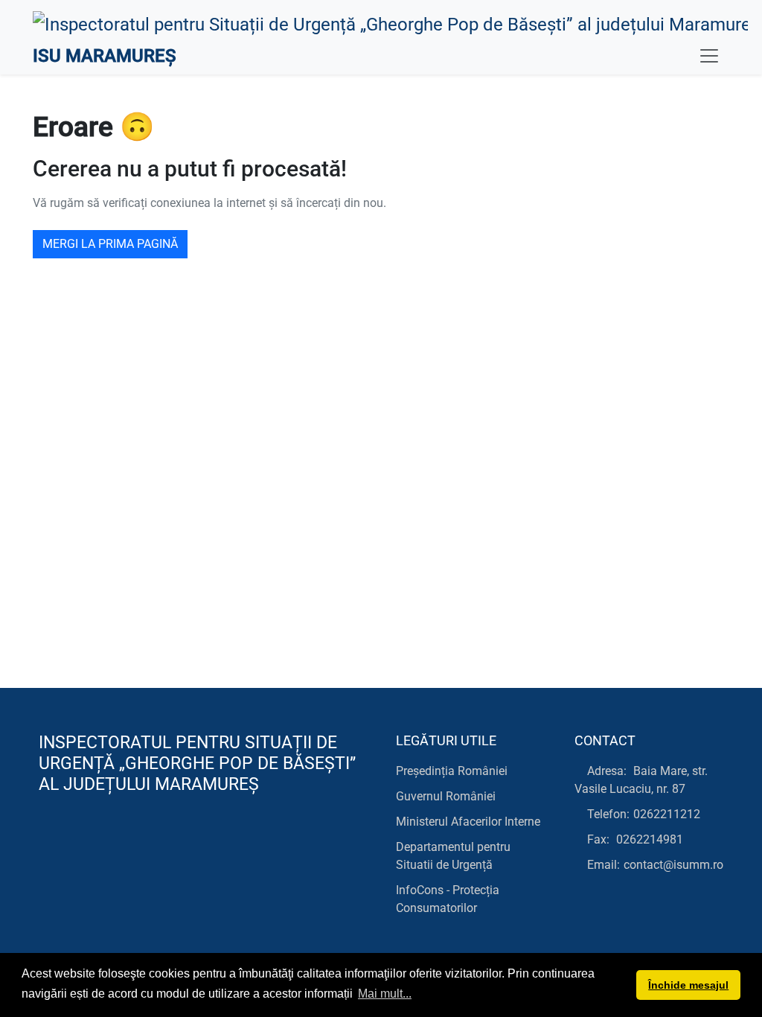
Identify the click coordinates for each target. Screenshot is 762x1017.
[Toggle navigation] (709, 56)
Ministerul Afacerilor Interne (468, 821)
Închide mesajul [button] (688, 985)
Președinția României (452, 771)
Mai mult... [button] (385, 993)
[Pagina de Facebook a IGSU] (48, 845)
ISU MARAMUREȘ (104, 55)
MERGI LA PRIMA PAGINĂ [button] (110, 244)
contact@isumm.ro (673, 865)
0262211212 (666, 814)
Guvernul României (446, 796)
